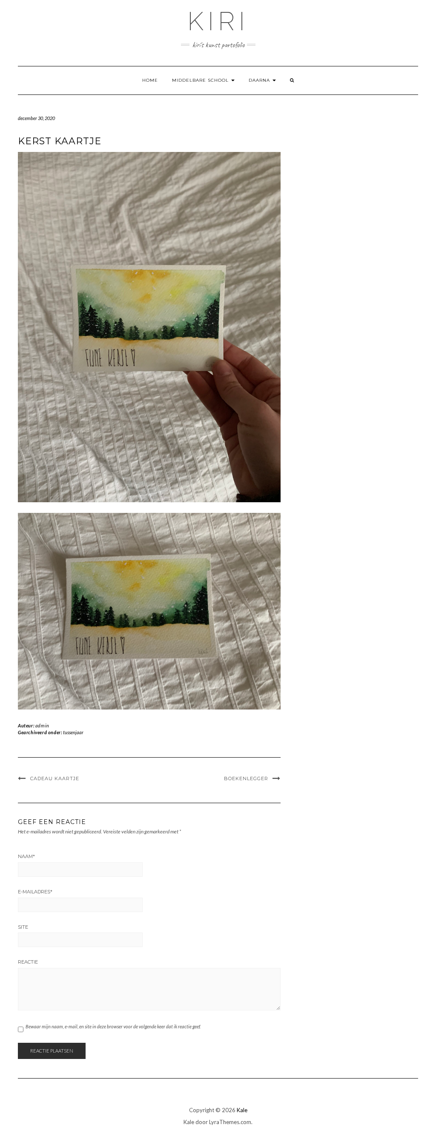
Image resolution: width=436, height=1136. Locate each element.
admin (42, 725)
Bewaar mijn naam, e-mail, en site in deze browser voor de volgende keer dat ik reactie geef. (113, 1026)
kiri (218, 21)
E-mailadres (35, 892)
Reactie (28, 962)
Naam (26, 856)
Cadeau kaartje (54, 778)
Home (150, 80)
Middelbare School (201, 80)
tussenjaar (73, 732)
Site (23, 927)
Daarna (260, 80)
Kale (242, 1110)
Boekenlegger (246, 778)
